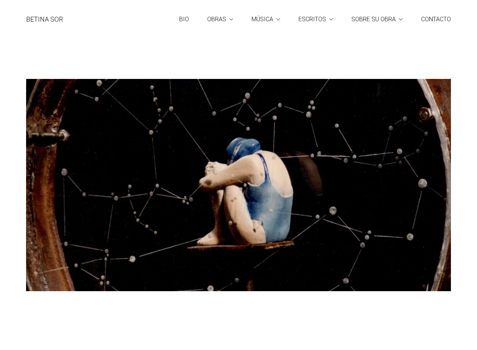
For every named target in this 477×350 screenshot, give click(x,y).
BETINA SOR (44, 19)
